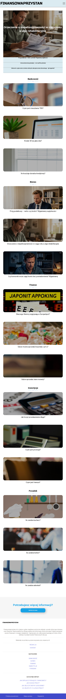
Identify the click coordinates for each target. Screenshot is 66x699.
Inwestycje (33, 388)
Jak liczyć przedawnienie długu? (33, 417)
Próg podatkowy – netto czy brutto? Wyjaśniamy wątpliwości (33, 57)
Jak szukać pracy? (33, 683)
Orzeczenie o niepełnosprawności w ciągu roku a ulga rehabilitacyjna (33, 29)
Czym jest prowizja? (33, 450)
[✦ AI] (34, 57)
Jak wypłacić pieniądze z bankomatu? (33, 680)
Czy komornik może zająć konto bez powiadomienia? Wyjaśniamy (33, 276)
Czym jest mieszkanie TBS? (33, 108)
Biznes (33, 182)
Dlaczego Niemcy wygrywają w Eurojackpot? (33, 314)
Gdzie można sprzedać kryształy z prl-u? (33, 347)
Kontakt (33, 648)
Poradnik (33, 491)
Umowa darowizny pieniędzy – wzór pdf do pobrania (33, 63)
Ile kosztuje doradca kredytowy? (33, 173)
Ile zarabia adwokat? (33, 585)
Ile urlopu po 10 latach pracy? (33, 688)
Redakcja (33, 645)
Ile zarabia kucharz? (33, 520)
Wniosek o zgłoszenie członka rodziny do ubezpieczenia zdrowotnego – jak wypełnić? (33, 68)
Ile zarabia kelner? (33, 553)
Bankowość (33, 79)
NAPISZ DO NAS (33, 610)
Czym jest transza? (33, 482)
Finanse (33, 285)
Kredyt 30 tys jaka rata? (33, 141)
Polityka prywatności (12, 696)
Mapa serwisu (28, 696)
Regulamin (41, 696)
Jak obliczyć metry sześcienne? (33, 685)
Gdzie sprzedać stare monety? (33, 379)
